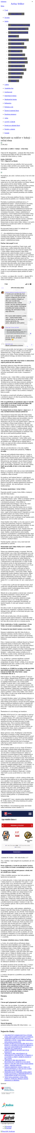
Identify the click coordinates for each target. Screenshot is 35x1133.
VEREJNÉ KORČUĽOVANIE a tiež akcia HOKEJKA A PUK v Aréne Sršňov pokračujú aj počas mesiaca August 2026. (18, 1040)
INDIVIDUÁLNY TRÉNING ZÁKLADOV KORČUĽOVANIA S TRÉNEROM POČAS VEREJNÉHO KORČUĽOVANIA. (18, 1073)
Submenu (3, 1)
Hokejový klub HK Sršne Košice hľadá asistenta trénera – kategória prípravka (18, 1064)
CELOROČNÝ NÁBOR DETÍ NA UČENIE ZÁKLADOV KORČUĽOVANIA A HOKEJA (18, 1036)
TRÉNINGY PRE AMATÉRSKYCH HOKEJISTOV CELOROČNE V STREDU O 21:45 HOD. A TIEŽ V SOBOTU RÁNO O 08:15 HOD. (18, 1056)
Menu (2, 6)
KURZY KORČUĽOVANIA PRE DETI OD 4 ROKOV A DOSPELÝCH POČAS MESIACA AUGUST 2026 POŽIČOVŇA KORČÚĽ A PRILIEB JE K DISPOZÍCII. (18, 1046)
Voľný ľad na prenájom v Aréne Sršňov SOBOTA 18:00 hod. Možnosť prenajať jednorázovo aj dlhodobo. (16, 1078)
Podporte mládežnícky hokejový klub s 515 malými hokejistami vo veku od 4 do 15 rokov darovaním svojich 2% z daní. (18, 1068)
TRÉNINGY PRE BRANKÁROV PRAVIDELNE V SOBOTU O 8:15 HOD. (17, 1061)
